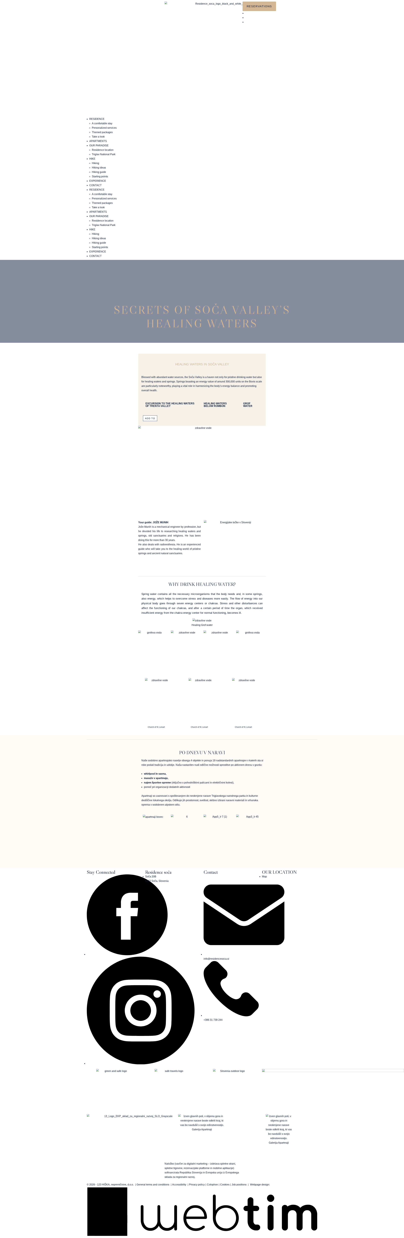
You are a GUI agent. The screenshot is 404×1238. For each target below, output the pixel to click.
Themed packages (102, 132)
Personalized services (104, 127)
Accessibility (179, 1184)
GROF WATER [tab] (247, 404)
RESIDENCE (96, 119)
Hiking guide (99, 172)
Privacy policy (197, 1184)
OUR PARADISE (99, 145)
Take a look (98, 136)
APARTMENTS (98, 141)
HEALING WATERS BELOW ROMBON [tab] (215, 404)
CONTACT (95, 185)
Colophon (212, 1184)
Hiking (95, 163)
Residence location (102, 150)
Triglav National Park (103, 154)
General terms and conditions (153, 1184)
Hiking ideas (99, 167)
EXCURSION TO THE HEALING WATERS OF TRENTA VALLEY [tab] (170, 404)
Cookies (224, 1184)
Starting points (100, 176)
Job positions (239, 1184)
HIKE (92, 158)
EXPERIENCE (97, 181)
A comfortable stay (102, 123)
